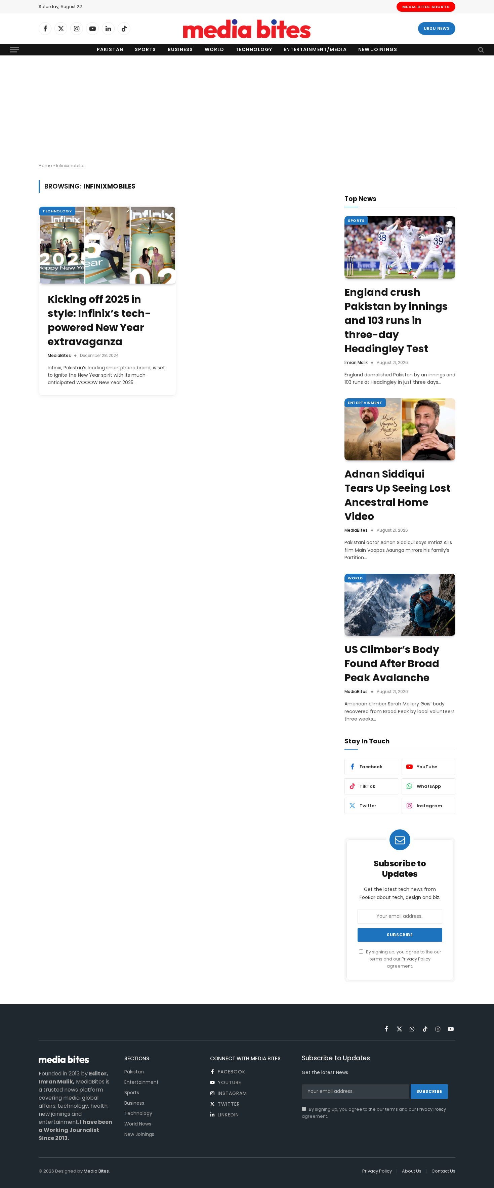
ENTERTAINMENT (365, 402)
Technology (254, 49)
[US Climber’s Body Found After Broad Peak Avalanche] (399, 605)
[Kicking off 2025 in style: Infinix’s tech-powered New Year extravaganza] (107, 245)
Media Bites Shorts (426, 6)
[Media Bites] (247, 29)
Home (45, 165)
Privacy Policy (416, 959)
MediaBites (59, 355)
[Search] (480, 49)
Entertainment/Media (315, 49)
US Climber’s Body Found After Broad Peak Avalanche (391, 664)
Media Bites (96, 1171)
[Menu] (14, 49)
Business (180, 49)
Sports (145, 49)
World (214, 49)
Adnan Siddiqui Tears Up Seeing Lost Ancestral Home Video (397, 495)
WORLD (355, 578)
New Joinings (377, 49)
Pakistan (110, 49)
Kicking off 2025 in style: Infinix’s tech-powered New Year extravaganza (99, 320)
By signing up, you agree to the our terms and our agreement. (403, 959)
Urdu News (437, 28)
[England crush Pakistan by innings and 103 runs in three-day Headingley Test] (399, 247)
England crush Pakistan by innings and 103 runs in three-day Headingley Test (396, 320)
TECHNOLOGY (57, 211)
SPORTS (356, 220)
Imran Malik (356, 362)
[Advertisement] (247, 109)
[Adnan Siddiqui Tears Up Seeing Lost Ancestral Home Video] (399, 429)
